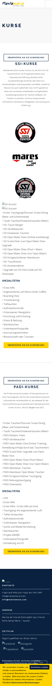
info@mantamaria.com (14, 599)
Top (41, 663)
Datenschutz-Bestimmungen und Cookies (21, 663)
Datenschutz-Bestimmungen (25, 682)
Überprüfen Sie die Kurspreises (26, 58)
